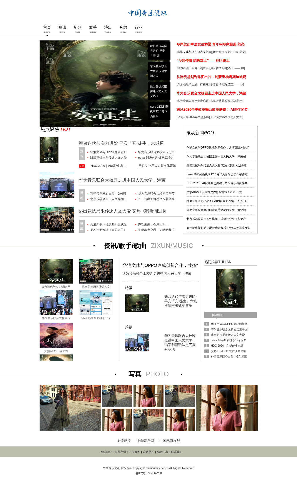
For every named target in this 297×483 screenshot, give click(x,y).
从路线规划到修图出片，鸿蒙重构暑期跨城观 (211, 77)
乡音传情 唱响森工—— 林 (226, 84)
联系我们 (176, 451)
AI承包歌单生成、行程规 (193, 84)
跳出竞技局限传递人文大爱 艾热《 (158, 91)
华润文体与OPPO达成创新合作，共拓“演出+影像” (218, 147)
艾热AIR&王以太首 (56, 351)
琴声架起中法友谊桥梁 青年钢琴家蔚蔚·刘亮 (211, 44)
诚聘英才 (148, 451)
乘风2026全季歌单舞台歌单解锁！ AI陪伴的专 (212, 109)
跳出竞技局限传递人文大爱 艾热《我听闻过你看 (217, 165)
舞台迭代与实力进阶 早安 (229, 51)
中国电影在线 (169, 441)
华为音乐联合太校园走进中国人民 (158, 71)
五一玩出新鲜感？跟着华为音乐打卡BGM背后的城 (218, 227)
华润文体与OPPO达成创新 (194, 51)
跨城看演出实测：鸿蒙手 (193, 68)
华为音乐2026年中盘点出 (193, 117)
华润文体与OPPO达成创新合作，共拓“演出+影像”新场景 (109, 152)
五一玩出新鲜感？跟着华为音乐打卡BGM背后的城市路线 (156, 199)
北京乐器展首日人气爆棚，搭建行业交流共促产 (216, 219)
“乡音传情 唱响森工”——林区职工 (203, 60)
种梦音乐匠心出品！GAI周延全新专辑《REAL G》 (218, 201)
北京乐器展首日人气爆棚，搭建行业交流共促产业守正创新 (108, 199)
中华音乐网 (145, 441)
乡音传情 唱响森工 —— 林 (227, 68)
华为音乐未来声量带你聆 (193, 100)
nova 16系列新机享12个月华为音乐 (159, 111)
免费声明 (120, 451)
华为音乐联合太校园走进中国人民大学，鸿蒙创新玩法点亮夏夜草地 (156, 152)
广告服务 (134, 451)
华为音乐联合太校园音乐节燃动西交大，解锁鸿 (216, 210)
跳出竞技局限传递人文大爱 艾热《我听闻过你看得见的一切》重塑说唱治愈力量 (108, 158)
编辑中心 (162, 451)
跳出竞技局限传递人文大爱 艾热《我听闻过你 (123, 211)
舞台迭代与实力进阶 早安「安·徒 (158, 50)
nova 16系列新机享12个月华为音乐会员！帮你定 (217, 174)
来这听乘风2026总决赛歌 (226, 100)
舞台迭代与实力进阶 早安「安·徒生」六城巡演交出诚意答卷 (180, 301)
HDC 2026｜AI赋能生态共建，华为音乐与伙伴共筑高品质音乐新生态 (109, 166)
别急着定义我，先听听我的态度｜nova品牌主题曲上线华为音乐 (156, 230)
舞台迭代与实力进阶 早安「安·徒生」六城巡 (121, 143)
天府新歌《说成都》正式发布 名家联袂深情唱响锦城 (108, 225)
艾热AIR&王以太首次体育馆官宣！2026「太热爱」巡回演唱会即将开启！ (157, 166)
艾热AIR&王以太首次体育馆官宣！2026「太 (214, 192)
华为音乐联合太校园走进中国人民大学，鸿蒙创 (216, 156)
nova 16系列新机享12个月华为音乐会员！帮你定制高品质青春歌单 (156, 158)
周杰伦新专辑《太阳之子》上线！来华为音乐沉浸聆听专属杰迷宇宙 (108, 230)
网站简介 (106, 451)
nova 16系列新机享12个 (96, 318)
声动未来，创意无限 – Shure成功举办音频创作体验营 (156, 225)
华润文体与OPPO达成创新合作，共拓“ (160, 265)
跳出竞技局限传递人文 (96, 286)
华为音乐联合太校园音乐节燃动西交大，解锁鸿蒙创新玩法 (156, 194)
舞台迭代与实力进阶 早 (56, 286)
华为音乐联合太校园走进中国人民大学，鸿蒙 (211, 93)
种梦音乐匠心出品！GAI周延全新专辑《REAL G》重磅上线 (108, 194)
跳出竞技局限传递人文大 (226, 117)
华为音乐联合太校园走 (56, 318)
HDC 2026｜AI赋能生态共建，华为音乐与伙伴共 (217, 183)
